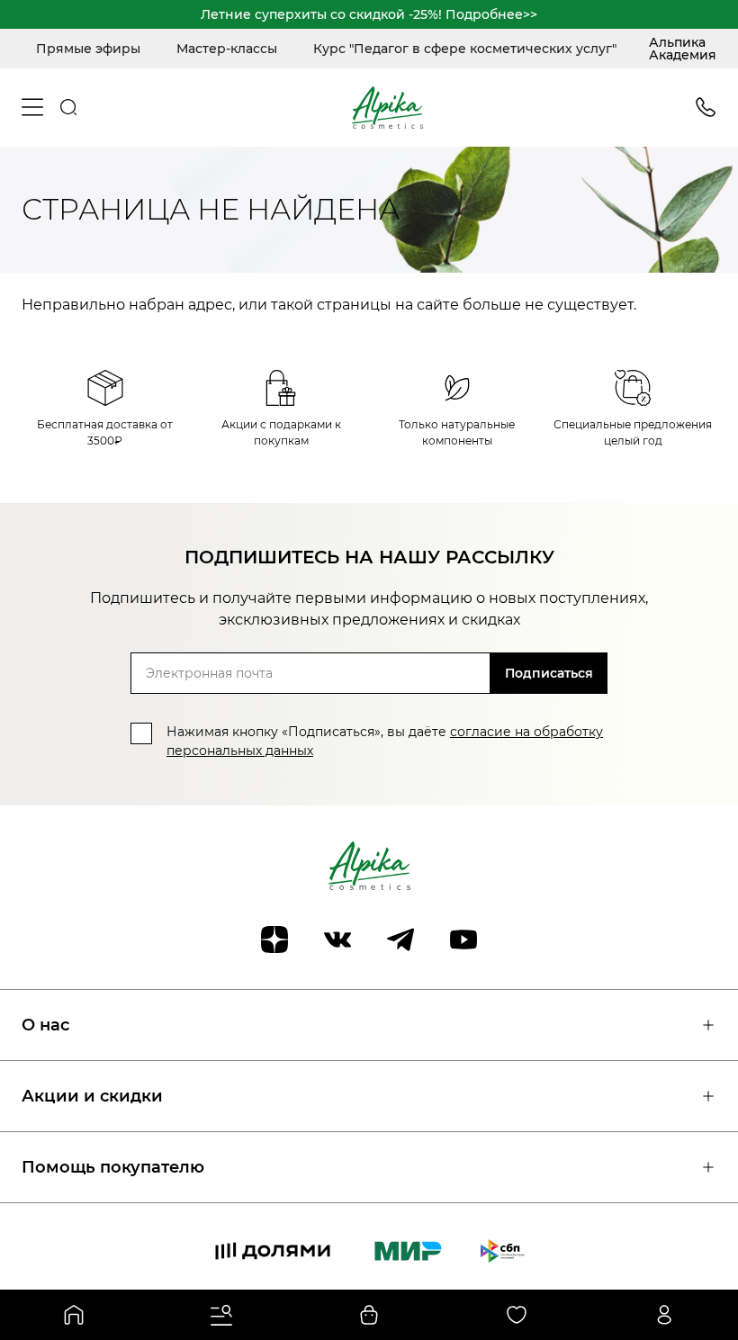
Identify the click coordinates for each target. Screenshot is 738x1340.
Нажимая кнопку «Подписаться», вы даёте (384, 741)
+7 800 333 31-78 (705, 107)
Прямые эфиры (88, 48)
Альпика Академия (682, 48)
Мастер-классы (226, 48)
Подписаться (549, 673)
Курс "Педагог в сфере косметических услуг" (464, 48)
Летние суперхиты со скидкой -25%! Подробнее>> (369, 14)
